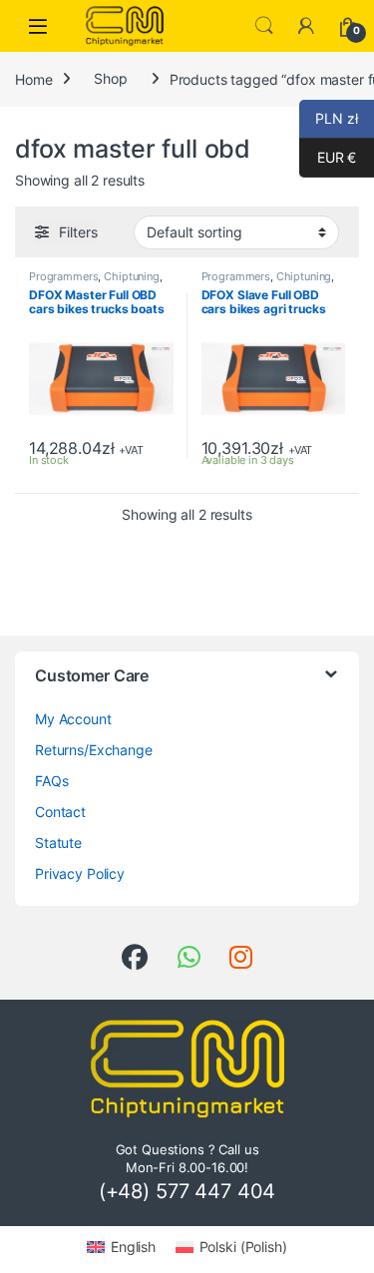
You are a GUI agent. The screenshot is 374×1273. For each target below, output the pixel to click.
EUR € (327, 157)
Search (264, 26)
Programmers (63, 276)
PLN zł (328, 118)
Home (33, 78)
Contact (60, 811)
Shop (110, 78)
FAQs (51, 780)
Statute (58, 842)
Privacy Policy (80, 873)
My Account (73, 718)
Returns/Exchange (94, 749)
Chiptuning (132, 276)
